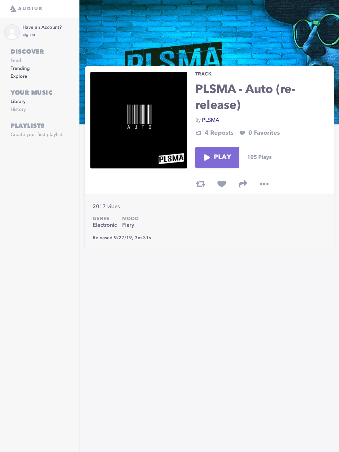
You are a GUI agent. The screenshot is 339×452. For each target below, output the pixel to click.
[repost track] (200, 184)
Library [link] (18, 101)
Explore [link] (19, 76)
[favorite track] (222, 184)
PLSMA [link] (210, 120)
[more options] (264, 184)
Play (222, 157)
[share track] (243, 184)
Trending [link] (20, 68)
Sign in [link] (29, 35)
